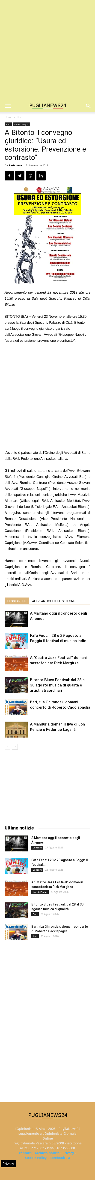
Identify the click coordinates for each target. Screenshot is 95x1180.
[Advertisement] (47, 50)
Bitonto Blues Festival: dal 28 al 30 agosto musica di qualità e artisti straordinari (58, 685)
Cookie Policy (36, 1158)
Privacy (68, 1153)
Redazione (15, 165)
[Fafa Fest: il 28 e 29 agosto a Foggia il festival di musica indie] (16, 641)
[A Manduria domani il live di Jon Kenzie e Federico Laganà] (16, 730)
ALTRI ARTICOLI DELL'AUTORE (53, 601)
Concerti (37, 847)
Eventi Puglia (21, 124)
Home (8, 117)
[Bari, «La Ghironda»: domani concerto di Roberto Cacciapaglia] (16, 707)
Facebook (57, 1158)
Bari (19, 117)
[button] (88, 106)
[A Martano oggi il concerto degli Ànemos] (16, 619)
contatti (25, 1153)
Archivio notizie (47, 1153)
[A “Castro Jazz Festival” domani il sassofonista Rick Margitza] (16, 663)
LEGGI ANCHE (17, 601)
